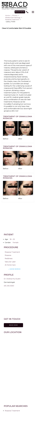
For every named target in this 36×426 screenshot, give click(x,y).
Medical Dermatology (12, 17)
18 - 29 (12, 239)
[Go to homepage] (18, 5)
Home (7, 15)
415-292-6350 (9, 286)
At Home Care (10, 265)
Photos (14, 15)
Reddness (8, 258)
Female (15, 242)
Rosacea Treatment (12, 19)
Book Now (13, 325)
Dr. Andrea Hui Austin (12, 279)
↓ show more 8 (14, 269)
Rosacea (8, 255)
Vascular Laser (10, 262)
